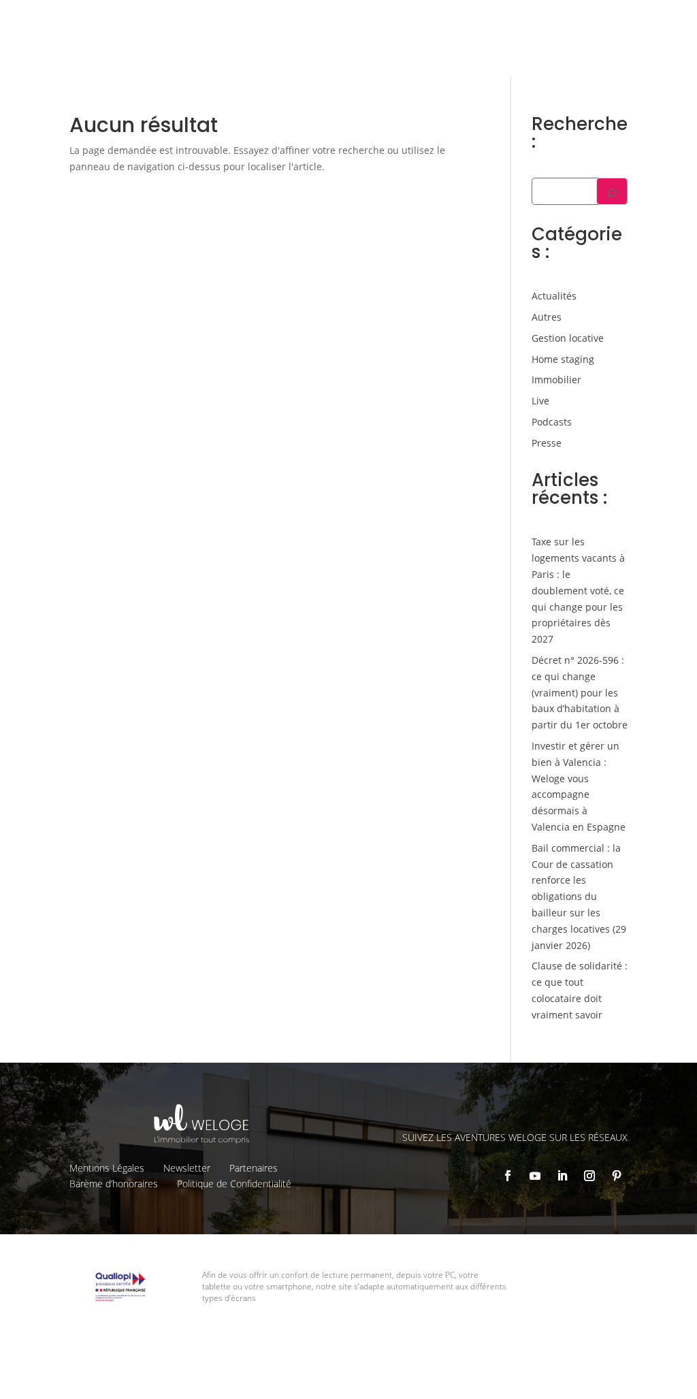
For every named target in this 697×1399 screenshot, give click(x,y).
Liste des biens (381, 21)
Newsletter (186, 1167)
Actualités (554, 295)
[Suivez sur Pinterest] (617, 1176)
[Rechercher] (612, 191)
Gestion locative (466, 21)
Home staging (563, 359)
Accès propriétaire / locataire (585, 63)
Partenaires (253, 1167)
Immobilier (556, 379)
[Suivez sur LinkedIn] (562, 1176)
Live (540, 400)
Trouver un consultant (597, 46)
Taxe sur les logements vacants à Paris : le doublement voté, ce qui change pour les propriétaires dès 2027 (578, 590)
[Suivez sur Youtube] (535, 1176)
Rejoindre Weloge (486, 45)
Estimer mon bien (385, 45)
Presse (547, 442)
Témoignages (547, 21)
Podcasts (552, 421)
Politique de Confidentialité (234, 1183)
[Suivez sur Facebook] (508, 1176)
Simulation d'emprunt (274, 45)
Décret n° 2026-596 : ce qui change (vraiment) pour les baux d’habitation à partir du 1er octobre (580, 692)
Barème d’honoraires (113, 1183)
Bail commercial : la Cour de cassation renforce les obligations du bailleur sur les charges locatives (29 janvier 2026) (579, 896)
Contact (645, 21)
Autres (547, 316)
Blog (603, 21)
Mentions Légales (106, 1167)
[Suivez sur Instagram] (589, 1176)
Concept (313, 21)
